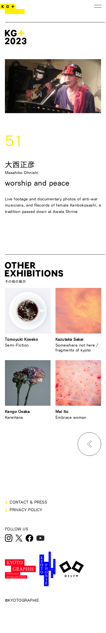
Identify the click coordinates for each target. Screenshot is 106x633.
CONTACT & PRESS (28, 502)
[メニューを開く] (98, 6)
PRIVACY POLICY (26, 510)
